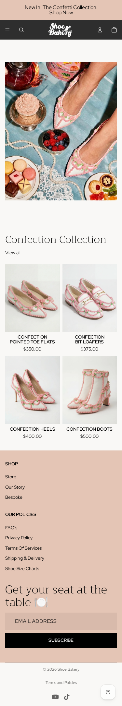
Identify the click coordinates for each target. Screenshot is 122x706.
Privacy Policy (19, 538)
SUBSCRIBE (61, 640)
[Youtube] (55, 697)
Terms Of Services (23, 548)
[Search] (21, 30)
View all (12, 253)
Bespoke (13, 497)
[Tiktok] (67, 697)
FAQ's (11, 528)
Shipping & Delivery (24, 558)
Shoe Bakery (68, 669)
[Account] (100, 30)
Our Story (15, 487)
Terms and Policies (61, 682)
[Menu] (7, 29)
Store (10, 477)
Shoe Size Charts (22, 568)
